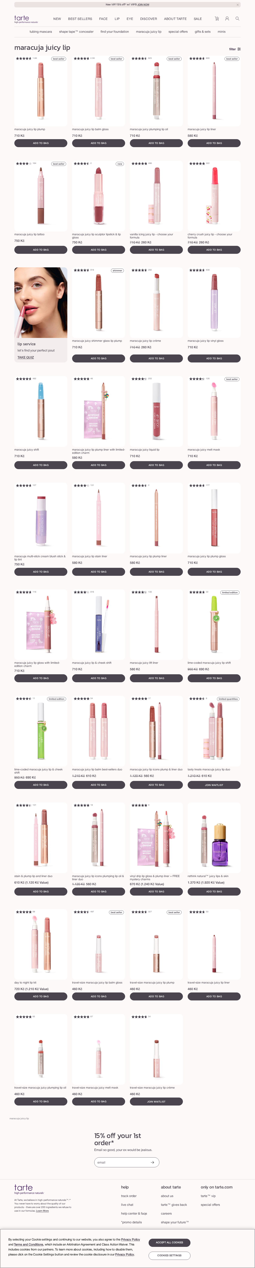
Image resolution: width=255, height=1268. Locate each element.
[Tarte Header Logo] (26, 20)
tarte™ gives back (174, 1205)
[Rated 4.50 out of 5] (139, 58)
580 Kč (193, 136)
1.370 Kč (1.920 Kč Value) (206, 882)
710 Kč (19, 136)
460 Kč (77, 989)
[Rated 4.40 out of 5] (197, 378)
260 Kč (146, 242)
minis (222, 32)
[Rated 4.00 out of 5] (24, 163)
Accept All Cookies (169, 1242)
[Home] (29, 1189)
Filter (232, 49)
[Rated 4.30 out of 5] (139, 378)
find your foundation (115, 32)
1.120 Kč (136, 776)
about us (167, 1196)
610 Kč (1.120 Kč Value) (31, 882)
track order (128, 1196)
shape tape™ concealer (76, 32)
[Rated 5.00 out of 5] (139, 698)
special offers (178, 32)
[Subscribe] (152, 1163)
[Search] (238, 20)
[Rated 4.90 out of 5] (82, 698)
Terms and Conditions (28, 1244)
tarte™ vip (208, 1196)
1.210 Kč (78, 776)
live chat (127, 1205)
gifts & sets (203, 32)
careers (166, 1213)
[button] (103, 19)
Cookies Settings (169, 1256)
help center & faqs (134, 1213)
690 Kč (204, 669)
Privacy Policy (130, 1239)
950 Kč (193, 669)
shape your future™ (175, 1222)
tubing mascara (41, 32)
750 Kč (19, 241)
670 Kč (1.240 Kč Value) (147, 884)
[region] (127, 1248)
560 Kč (149, 776)
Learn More (42, 1211)
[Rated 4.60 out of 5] (24, 58)
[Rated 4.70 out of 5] (82, 58)
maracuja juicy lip (148, 32)
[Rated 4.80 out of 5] (139, 163)
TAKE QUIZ (26, 357)
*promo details (131, 1222)
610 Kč (91, 776)
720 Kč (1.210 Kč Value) (31, 989)
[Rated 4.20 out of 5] (82, 485)
